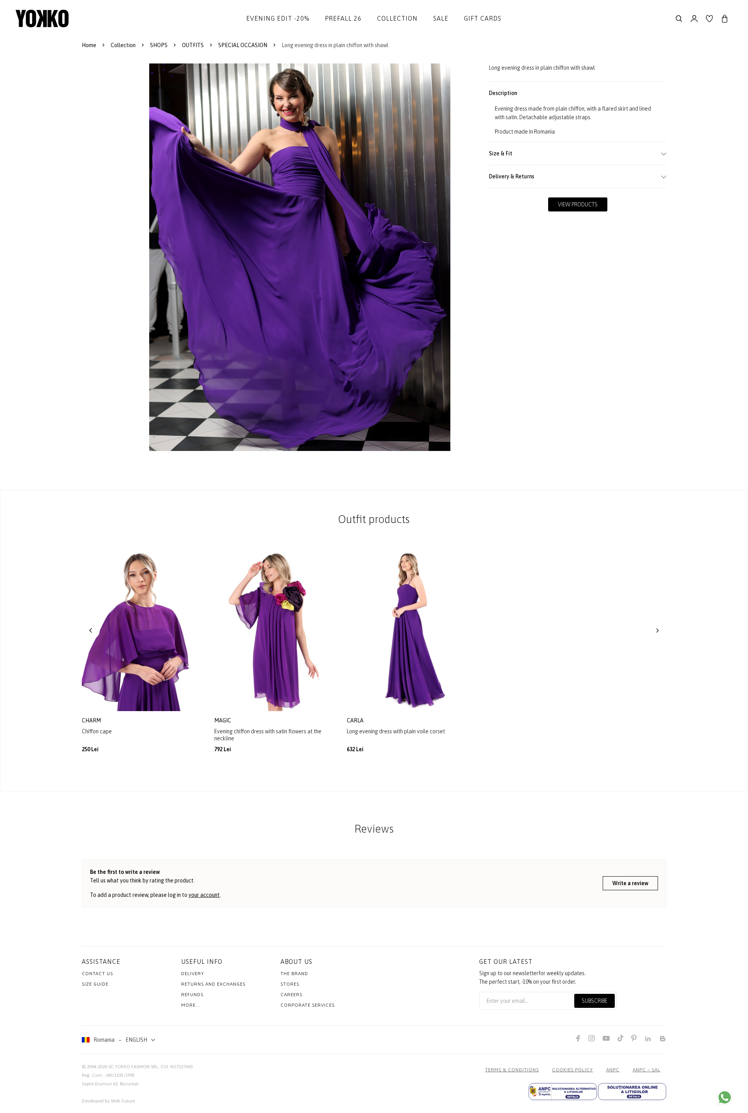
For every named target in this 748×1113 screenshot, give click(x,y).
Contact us (97, 973)
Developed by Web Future (108, 1101)
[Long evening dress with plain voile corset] (407, 630)
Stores (289, 984)
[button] (91, 630)
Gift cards (482, 18)
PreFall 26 (343, 18)
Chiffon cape (97, 731)
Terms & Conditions (512, 1069)
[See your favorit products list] (709, 18)
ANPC (612, 1069)
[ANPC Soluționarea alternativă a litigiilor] (563, 1091)
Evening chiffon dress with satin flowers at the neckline (267, 734)
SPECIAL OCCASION (242, 45)
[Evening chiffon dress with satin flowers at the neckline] (274, 630)
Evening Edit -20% (277, 18)
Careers (291, 994)
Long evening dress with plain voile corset (396, 731)
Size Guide (95, 984)
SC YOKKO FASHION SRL (133, 1066)
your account (204, 895)
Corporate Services (307, 1005)
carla (356, 720)
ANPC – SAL (646, 1069)
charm (92, 720)
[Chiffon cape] (142, 630)
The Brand (294, 973)
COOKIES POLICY (572, 1069)
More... (190, 1005)
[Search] (679, 18)
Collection (397, 18)
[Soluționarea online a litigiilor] (632, 1091)
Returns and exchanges (213, 984)
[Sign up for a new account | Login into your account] (694, 19)
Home (89, 45)
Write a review (630, 883)
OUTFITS (193, 45)
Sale (440, 18)
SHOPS (159, 45)
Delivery (192, 973)
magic (223, 720)
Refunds (192, 994)
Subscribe (594, 1001)
